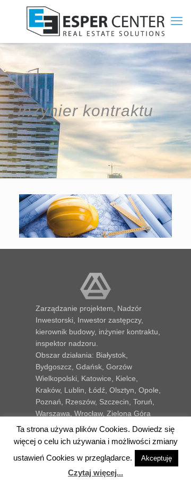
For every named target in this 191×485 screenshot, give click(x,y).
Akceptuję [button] (156, 458)
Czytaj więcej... (95, 472)
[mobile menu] (177, 21)
